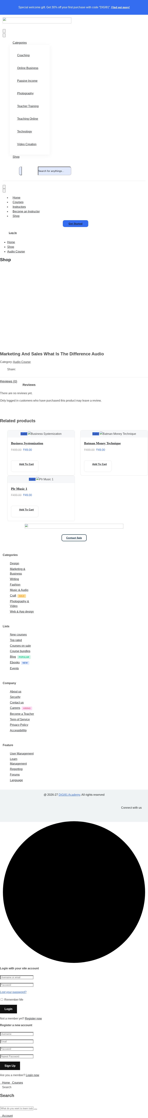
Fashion (15, 584)
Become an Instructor (26, 211)
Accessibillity (18, 730)
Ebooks (15, 662)
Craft (13, 595)
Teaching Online (27, 118)
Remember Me (13, 999)
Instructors (19, 206)
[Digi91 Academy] (37, 22)
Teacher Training (28, 106)
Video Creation (26, 144)
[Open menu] (4, 31)
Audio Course (16, 251)
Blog (13, 656)
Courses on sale (20, 645)
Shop (16, 156)
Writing (14, 579)
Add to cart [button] (26, 464)
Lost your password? (13, 992)
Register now (33, 1018)
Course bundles (20, 651)
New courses (18, 634)
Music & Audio (19, 590)
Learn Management (18, 761)
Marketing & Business (17, 571)
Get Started (75, 223)
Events (14, 668)
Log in (13, 232)
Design (14, 563)
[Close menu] (4, 35)
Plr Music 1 (19, 489)
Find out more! (120, 7)
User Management (22, 753)
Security (15, 696)
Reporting (16, 769)
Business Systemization (27, 443)
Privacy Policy (19, 724)
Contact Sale (74, 537)
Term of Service (20, 719)
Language (16, 780)
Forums (15, 774)
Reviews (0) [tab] (8, 381)
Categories (20, 42)
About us (15, 691)
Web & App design (22, 611)
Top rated (16, 640)
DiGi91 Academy (69, 794)
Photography (25, 93)
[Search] (20, 171)
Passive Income (27, 80)
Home (16, 197)
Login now (32, 1075)
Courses (18, 202)
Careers (15, 707)
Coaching (23, 55)
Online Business (27, 68)
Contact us (17, 702)
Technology (24, 131)
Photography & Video (19, 604)
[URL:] (40, 346)
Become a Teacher (22, 713)
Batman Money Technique (102, 443)
